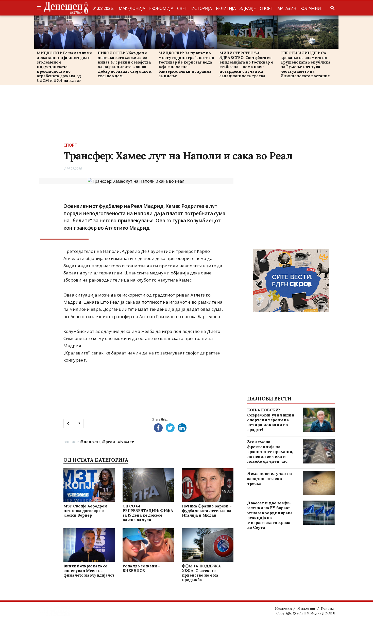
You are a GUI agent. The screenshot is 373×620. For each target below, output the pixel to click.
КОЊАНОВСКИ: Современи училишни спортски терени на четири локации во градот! (270, 419)
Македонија (132, 8)
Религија (226, 8)
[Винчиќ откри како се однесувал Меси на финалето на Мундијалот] (89, 545)
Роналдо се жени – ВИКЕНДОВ (141, 568)
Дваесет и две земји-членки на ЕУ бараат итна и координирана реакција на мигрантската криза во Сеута (270, 515)
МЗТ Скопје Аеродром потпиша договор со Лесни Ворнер (85, 511)
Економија (161, 8)
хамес (127, 441)
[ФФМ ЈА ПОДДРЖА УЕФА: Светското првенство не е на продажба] (207, 545)
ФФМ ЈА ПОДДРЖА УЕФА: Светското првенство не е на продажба (201, 573)
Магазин (286, 8)
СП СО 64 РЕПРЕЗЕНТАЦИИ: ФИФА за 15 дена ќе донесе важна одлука (148, 513)
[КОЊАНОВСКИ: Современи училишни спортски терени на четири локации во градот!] (319, 420)
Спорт (266, 8)
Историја (201, 8)
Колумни (310, 8)
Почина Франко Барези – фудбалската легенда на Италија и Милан (207, 511)
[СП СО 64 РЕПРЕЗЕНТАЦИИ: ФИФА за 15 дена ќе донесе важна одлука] (148, 485)
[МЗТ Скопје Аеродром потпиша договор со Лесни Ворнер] (89, 485)
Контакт (328, 608)
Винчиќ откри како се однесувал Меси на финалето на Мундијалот (88, 571)
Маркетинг (306, 608)
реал (110, 441)
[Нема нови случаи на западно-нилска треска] (319, 483)
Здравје (248, 8)
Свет (182, 8)
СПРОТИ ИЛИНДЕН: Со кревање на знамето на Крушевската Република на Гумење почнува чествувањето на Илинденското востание (305, 64)
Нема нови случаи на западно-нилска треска (269, 478)
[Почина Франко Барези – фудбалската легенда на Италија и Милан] (207, 485)
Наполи (91, 441)
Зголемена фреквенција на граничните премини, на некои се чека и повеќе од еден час (270, 451)
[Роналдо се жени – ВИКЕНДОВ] (148, 545)
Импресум (283, 608)
